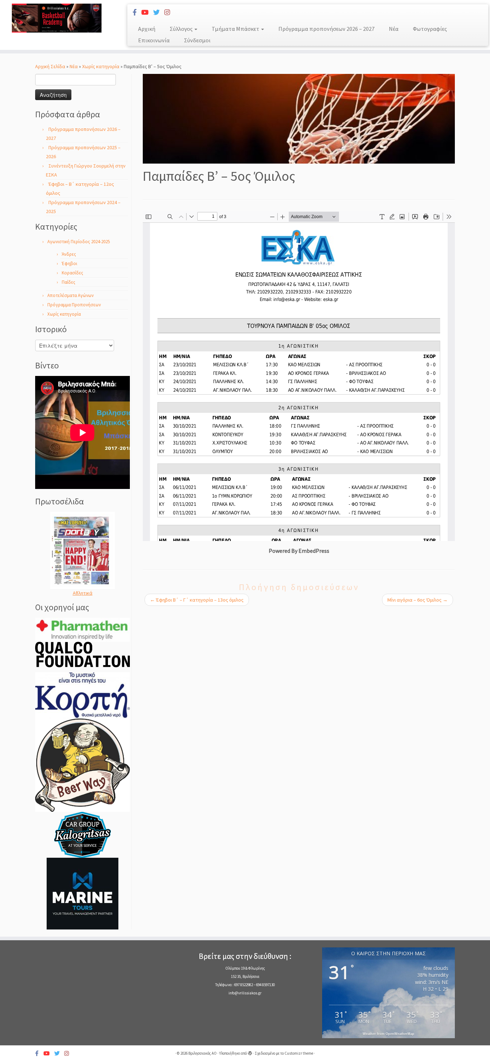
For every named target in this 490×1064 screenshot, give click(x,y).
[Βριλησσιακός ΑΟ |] (56, 18)
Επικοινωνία (154, 40)
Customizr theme (298, 1053)
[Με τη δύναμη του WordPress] (250, 1051)
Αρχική (146, 28)
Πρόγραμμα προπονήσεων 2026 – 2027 (326, 28)
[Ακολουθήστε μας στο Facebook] (137, 12)
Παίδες (68, 282)
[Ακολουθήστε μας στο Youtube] (147, 12)
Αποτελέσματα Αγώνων (70, 295)
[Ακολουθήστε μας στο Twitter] (158, 12)
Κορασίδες (72, 273)
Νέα (394, 28)
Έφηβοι (69, 263)
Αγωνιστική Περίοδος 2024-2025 (78, 242)
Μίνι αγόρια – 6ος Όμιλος (417, 600)
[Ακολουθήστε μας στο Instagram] (169, 12)
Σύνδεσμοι (197, 40)
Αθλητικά (83, 593)
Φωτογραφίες (430, 28)
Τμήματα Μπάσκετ (236, 28)
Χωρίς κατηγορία (100, 66)
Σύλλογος (182, 28)
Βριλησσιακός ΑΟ (202, 1053)
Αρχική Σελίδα (50, 66)
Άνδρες (69, 254)
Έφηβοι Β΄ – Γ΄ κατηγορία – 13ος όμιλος (197, 600)
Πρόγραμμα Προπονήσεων (74, 305)
